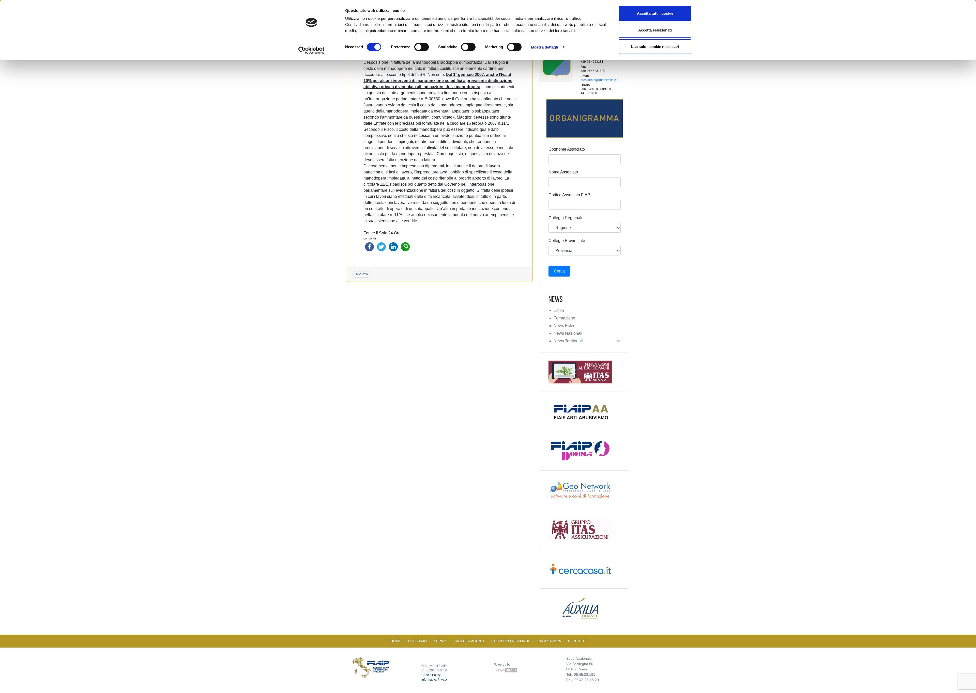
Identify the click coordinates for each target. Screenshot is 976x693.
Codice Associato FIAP (569, 195)
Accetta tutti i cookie (655, 13)
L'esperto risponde (510, 641)
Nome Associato (563, 172)
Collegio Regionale (566, 218)
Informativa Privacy (434, 679)
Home (395, 641)
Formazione (564, 318)
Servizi (441, 641)
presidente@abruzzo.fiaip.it (599, 80)
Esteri (559, 310)
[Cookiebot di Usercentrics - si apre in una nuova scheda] (311, 50)
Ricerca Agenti (469, 641)
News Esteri (564, 326)
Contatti (577, 641)
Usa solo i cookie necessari (655, 46)
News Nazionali (568, 333)
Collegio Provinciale (566, 240)
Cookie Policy (430, 675)
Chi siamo (417, 641)
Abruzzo (362, 274)
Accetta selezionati (655, 30)
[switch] (421, 47)
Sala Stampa (549, 641)
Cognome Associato (566, 149)
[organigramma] (584, 118)
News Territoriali (568, 341)
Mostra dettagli (544, 47)
